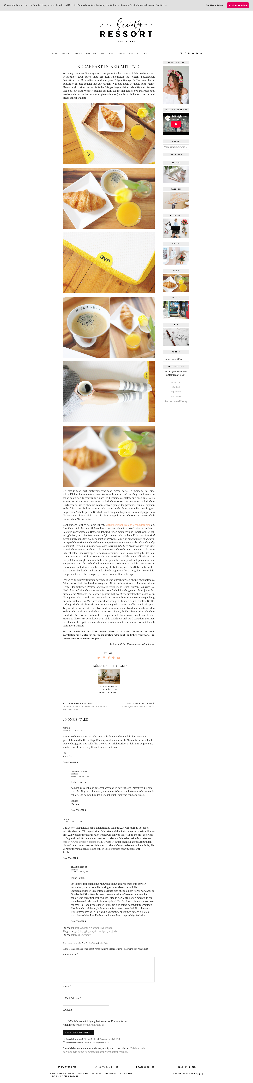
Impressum (176, 391)
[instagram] (181, 53)
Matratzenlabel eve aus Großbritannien (128, 524)
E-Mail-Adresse (72, 998)
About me (176, 382)
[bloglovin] (189, 53)
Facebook (147, 1067)
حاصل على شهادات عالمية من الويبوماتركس (95, 931)
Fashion (78, 53)
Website (67, 1009)
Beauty (65, 53)
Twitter (68, 1067)
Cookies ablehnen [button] (215, 5)
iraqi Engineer (82, 934)
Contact (133, 53)
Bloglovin (187, 1067)
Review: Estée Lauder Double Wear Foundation (85, 706)
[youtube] (193, 53)
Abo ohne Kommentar (91, 1024)
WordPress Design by (188, 1074)
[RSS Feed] (197, 53)
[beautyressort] (126, 31)
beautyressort (65, 1074)
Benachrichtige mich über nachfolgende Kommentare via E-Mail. (93, 1039)
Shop (145, 53)
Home (54, 53)
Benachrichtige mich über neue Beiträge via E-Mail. (87, 1042)
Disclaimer (176, 396)
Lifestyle (91, 53)
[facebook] (185, 53)
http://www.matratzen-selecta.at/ (81, 841)
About (122, 53)
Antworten (71, 762)
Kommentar (70, 954)
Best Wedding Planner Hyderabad (93, 927)
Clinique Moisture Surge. (138, 705)
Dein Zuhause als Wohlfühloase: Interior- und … (109, 689)
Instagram (107, 1067)
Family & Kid (107, 53)
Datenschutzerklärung (176, 401)
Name (67, 986)
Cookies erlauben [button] (238, 5)
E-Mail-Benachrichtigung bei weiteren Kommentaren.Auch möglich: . (95, 1023)
